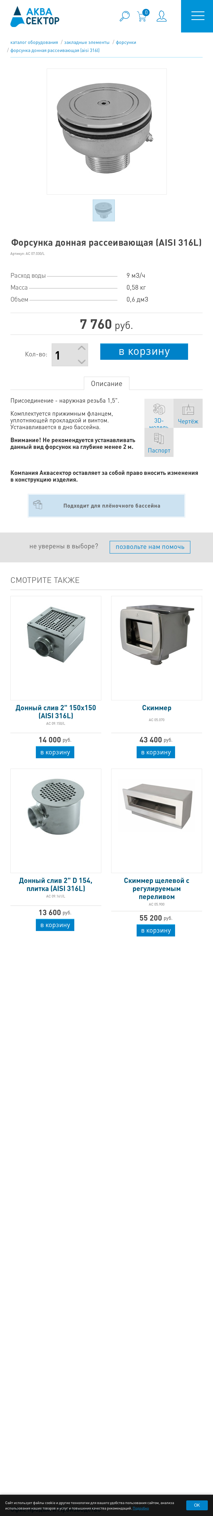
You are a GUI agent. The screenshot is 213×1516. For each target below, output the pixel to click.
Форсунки (126, 42)
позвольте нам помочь (150, 546)
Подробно (141, 1508)
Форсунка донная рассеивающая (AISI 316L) (54, 50)
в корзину (144, 350)
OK (197, 1505)
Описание (106, 383)
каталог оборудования (34, 42)
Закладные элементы (87, 42)
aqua (34, 16)
